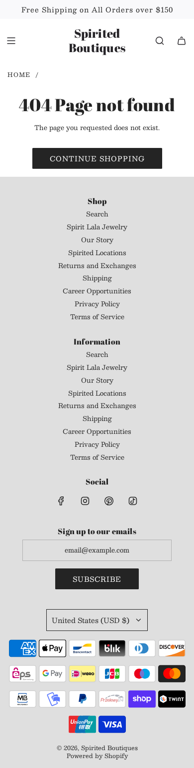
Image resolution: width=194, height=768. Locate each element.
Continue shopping (97, 158)
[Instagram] (85, 501)
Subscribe (97, 579)
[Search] (160, 41)
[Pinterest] (109, 501)
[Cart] (182, 41)
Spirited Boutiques (97, 40)
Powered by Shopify (97, 756)
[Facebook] (61, 501)
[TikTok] (133, 501)
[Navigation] (11, 41)
